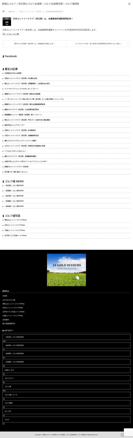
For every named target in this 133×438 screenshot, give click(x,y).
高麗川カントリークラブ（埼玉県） (17, 167)
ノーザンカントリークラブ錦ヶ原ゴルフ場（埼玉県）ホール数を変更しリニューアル (34, 99)
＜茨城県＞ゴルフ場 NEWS (14, 201)
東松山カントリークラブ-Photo (15, 220)
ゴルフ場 (8, 386)
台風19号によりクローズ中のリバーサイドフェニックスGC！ (26, 161)
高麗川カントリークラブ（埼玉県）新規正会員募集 (22, 94)
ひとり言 (8, 411)
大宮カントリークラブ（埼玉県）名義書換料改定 (22, 135)
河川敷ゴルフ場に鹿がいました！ (16, 172)
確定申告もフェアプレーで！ (15, 125)
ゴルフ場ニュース (11, 395)
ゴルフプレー (9, 378)
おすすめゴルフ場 (9, 300)
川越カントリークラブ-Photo (15, 230)
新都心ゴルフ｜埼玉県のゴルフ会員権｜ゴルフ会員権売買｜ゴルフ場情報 (64, 434)
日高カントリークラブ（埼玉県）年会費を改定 (21, 78)
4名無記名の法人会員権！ (14, 73)
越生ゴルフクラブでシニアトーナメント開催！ (21, 141)
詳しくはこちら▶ (11, 34)
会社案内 (6, 320)
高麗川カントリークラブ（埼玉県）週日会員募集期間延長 (25, 104)
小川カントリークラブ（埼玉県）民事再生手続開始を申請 (25, 146)
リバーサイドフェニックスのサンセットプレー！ (22, 89)
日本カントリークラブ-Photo (15, 225)
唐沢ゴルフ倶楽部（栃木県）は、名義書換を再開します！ (34, 44)
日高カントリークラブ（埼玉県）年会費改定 (20, 130)
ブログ (7, 419)
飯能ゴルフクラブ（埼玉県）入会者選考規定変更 (22, 109)
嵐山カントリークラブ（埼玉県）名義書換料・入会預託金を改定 (27, 83)
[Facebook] (123, 435)
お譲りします (9, 370)
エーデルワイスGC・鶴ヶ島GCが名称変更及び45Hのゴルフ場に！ (98, 44)
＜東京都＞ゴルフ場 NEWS (14, 206)
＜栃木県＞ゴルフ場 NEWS (14, 196)
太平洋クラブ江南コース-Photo (15, 235)
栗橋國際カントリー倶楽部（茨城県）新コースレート (23, 115)
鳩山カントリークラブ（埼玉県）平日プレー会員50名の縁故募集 (27, 120)
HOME (5, 296)
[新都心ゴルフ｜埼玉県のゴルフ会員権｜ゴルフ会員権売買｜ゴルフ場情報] (40, 3)
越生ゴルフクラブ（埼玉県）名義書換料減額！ (21, 156)
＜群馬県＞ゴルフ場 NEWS (14, 191)
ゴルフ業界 (8, 403)
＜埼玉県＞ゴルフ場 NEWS (14, 185)
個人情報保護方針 (9, 323)
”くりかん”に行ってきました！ (15, 151)
